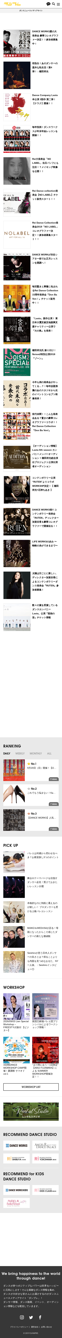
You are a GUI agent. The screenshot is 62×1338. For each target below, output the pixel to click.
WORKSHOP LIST (31, 1087)
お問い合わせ (46, 1327)
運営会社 (34, 1327)
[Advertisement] (30, 661)
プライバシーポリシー (19, 1327)
